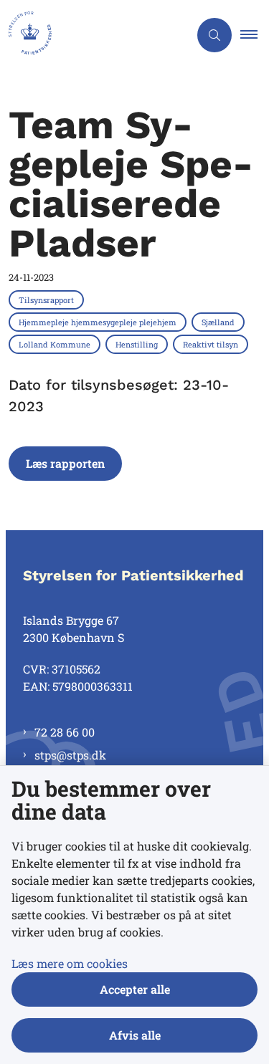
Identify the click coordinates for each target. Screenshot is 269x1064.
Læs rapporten (65, 463)
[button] (254, 35)
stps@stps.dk (70, 754)
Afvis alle (135, 1035)
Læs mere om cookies (69, 963)
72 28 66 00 (64, 731)
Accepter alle (135, 989)
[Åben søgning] (214, 35)
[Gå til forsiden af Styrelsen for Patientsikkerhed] (94, 35)
